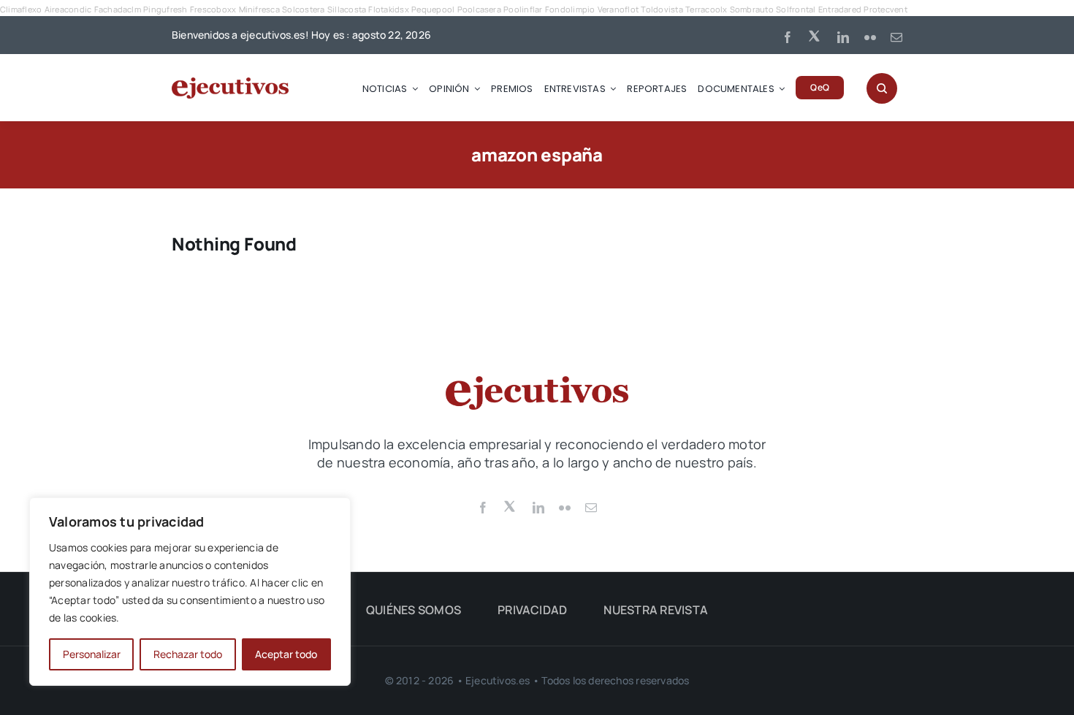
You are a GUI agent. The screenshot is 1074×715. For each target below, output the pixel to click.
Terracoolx (706, 9)
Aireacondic (68, 9)
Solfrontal (795, 9)
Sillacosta (346, 9)
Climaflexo (21, 9)
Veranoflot (618, 9)
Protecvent (885, 9)
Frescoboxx (213, 9)
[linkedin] (843, 37)
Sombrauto (752, 9)
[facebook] (787, 37)
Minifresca (259, 9)
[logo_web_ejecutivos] (230, 83)
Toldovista (661, 9)
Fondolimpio (570, 9)
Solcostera (303, 9)
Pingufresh (165, 9)
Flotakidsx (388, 9)
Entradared (839, 9)
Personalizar (92, 654)
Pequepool (432, 9)
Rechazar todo (187, 654)
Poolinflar (522, 9)
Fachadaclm (117, 9)
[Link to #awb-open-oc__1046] (882, 88)
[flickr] (870, 37)
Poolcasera (479, 9)
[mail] (896, 37)
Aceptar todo (286, 654)
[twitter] (815, 35)
